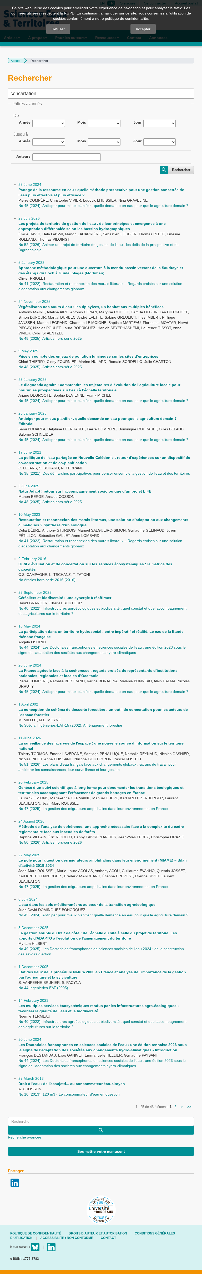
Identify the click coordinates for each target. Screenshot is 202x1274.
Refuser (58, 29)
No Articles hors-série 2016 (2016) (46, 580)
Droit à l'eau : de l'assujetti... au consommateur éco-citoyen (71, 1084)
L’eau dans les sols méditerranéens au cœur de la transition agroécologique (86, 904)
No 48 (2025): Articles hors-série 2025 (50, 338)
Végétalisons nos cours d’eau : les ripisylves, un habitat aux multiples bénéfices (91, 307)
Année (25, 122)
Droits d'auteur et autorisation (98, 1233)
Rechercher (181, 170)
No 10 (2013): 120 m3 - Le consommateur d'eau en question (69, 1094)
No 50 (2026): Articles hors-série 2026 (50, 842)
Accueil (16, 61)
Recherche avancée (24, 1137)
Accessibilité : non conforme (66, 1238)
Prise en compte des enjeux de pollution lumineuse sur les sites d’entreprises (88, 356)
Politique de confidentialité (35, 1233)
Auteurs (23, 156)
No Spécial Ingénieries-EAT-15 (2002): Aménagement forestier (70, 725)
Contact (108, 1238)
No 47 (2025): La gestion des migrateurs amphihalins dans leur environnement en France (93, 808)
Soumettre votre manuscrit (101, 1151)
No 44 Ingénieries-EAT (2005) (43, 988)
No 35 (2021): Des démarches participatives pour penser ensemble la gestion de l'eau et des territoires (104, 473)
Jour (137, 122)
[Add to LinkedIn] (15, 1182)
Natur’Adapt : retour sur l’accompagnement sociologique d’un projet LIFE (84, 491)
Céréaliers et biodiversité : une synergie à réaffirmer (64, 598)
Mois (81, 122)
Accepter (143, 29)
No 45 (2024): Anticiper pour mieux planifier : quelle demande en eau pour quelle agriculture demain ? (103, 205)
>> (189, 1107)
